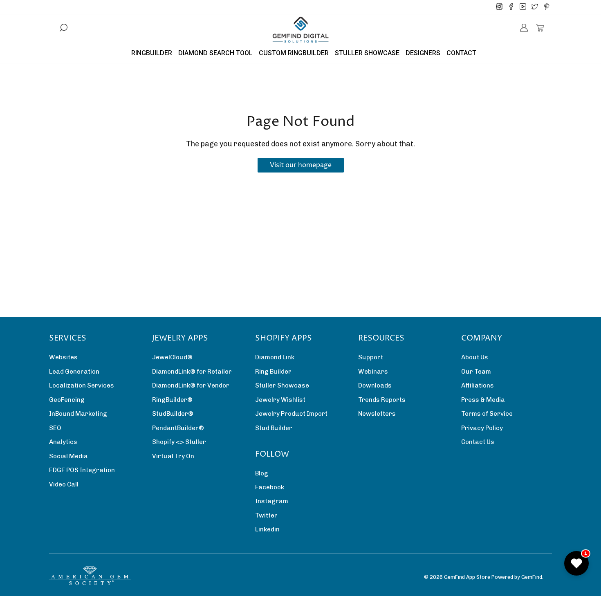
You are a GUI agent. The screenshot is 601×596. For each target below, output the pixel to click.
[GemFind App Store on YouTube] (523, 7)
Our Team (476, 371)
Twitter (266, 515)
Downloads (375, 385)
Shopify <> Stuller (179, 442)
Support (370, 357)
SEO (55, 428)
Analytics (63, 442)
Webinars (373, 371)
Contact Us (477, 442)
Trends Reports (382, 399)
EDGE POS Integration (82, 470)
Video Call (63, 484)
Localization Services (81, 385)
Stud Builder (273, 428)
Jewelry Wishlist (280, 399)
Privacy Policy (482, 428)
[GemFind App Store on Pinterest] (546, 7)
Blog (261, 473)
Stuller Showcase (282, 385)
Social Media (68, 456)
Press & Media (483, 399)
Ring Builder (273, 371)
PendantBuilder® (178, 428)
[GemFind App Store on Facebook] (511, 7)
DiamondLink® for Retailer (192, 371)
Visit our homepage (301, 165)
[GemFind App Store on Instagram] (499, 7)
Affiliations (477, 385)
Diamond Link (274, 357)
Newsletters (377, 413)
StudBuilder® (172, 413)
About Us (474, 357)
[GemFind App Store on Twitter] (534, 7)
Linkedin (267, 529)
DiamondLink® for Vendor (190, 385)
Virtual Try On (173, 456)
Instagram (271, 501)
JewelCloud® (172, 357)
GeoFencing (67, 399)
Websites (63, 357)
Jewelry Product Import (291, 413)
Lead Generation (74, 371)
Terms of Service (487, 413)
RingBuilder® (172, 399)
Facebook (269, 487)
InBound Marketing (78, 413)
